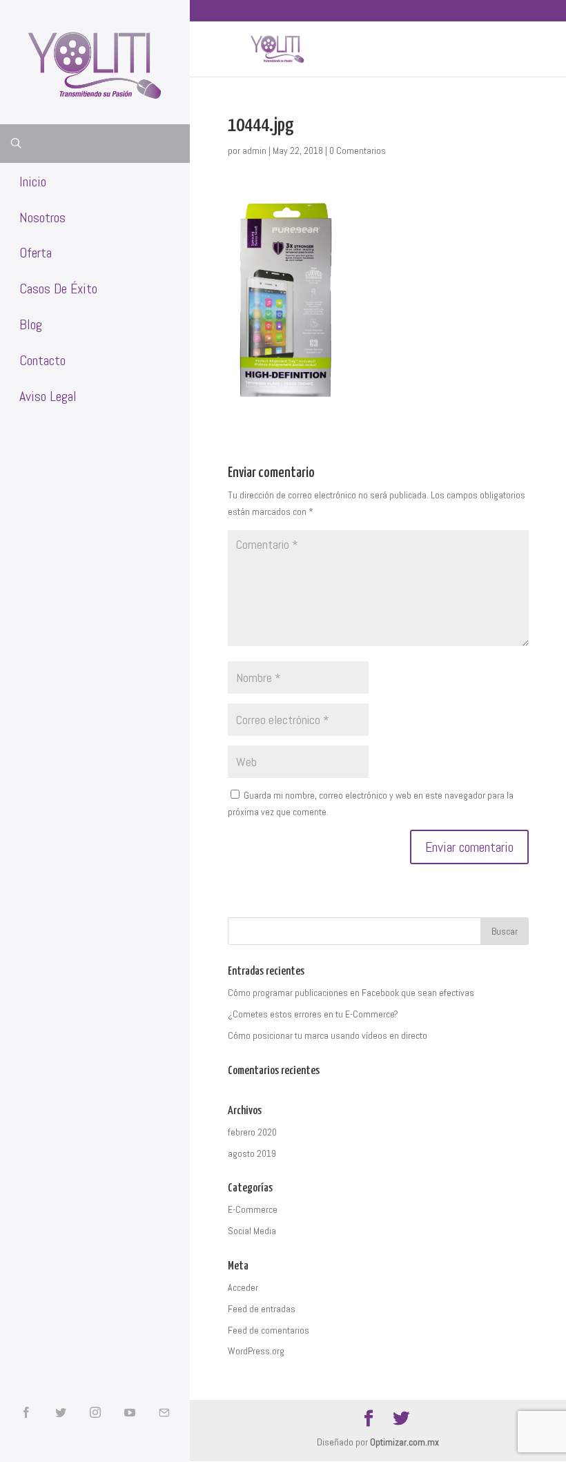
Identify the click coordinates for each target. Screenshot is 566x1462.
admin (254, 150)
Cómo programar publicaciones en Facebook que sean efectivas (351, 992)
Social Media (252, 1231)
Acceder (243, 1287)
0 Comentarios (357, 150)
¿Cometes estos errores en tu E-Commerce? (313, 1014)
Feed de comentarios (268, 1330)
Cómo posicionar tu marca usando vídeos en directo (327, 1035)
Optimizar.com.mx (404, 1442)
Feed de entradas (261, 1309)
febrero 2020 (252, 1132)
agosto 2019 (252, 1153)
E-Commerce (252, 1209)
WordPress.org (256, 1351)
